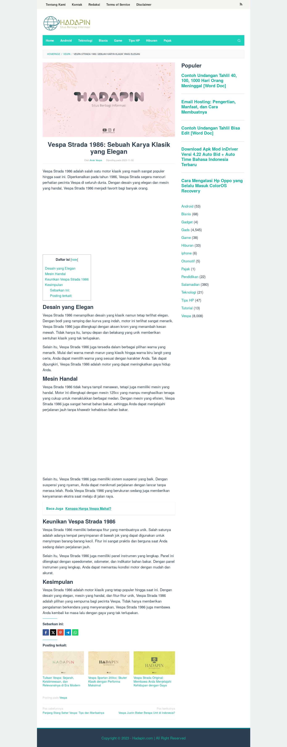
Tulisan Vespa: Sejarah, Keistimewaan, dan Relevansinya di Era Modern (61, 681)
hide (74, 259)
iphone (186, 253)
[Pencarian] (239, 40)
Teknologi (188, 292)
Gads (185, 229)
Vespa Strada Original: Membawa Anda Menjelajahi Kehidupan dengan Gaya (152, 681)
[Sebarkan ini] (46, 632)
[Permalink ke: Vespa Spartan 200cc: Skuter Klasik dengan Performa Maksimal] (109, 663)
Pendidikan (189, 276)
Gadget (187, 221)
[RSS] (241, 4)
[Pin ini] (60, 632)
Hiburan (187, 245)
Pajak (185, 268)
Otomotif (188, 261)
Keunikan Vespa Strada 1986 (67, 279)
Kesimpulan (54, 284)
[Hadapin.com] (67, 23)
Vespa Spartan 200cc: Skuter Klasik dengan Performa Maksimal (107, 681)
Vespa (63, 697)
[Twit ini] (53, 632)
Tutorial (187, 307)
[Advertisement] (109, 223)
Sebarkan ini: (60, 290)
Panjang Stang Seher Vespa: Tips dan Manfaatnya (73, 710)
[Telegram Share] (68, 632)
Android (187, 206)
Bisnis (186, 213)
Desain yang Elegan (60, 268)
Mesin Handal (55, 273)
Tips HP (187, 299)
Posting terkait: (61, 295)
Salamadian (190, 284)
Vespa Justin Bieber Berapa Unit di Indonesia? (146, 710)
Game (186, 237)
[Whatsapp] (75, 632)
